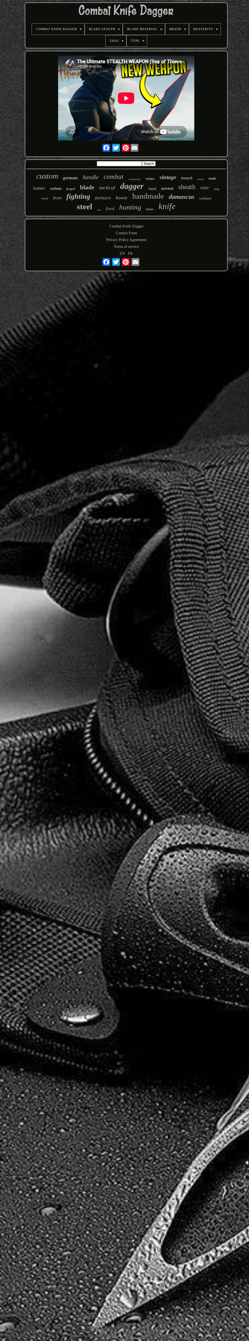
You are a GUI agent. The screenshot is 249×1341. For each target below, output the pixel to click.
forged (70, 189)
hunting (130, 207)
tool (99, 210)
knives (150, 209)
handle (91, 177)
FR (130, 253)
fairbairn (103, 197)
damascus (181, 196)
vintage (168, 177)
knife (167, 206)
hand (152, 189)
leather (39, 188)
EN (122, 253)
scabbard (205, 198)
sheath (187, 187)
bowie (121, 197)
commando (134, 179)
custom (47, 176)
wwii (44, 198)
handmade (148, 196)
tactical (107, 187)
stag (216, 189)
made (212, 178)
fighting (78, 196)
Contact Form (126, 233)
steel (84, 206)
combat (114, 176)
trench (186, 178)
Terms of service (126, 246)
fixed (110, 208)
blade (87, 187)
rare (204, 188)
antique (150, 178)
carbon (56, 188)
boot (57, 197)
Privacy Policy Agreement (126, 240)
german (70, 177)
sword (200, 179)
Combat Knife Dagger (126, 226)
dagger (131, 186)
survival (167, 188)
